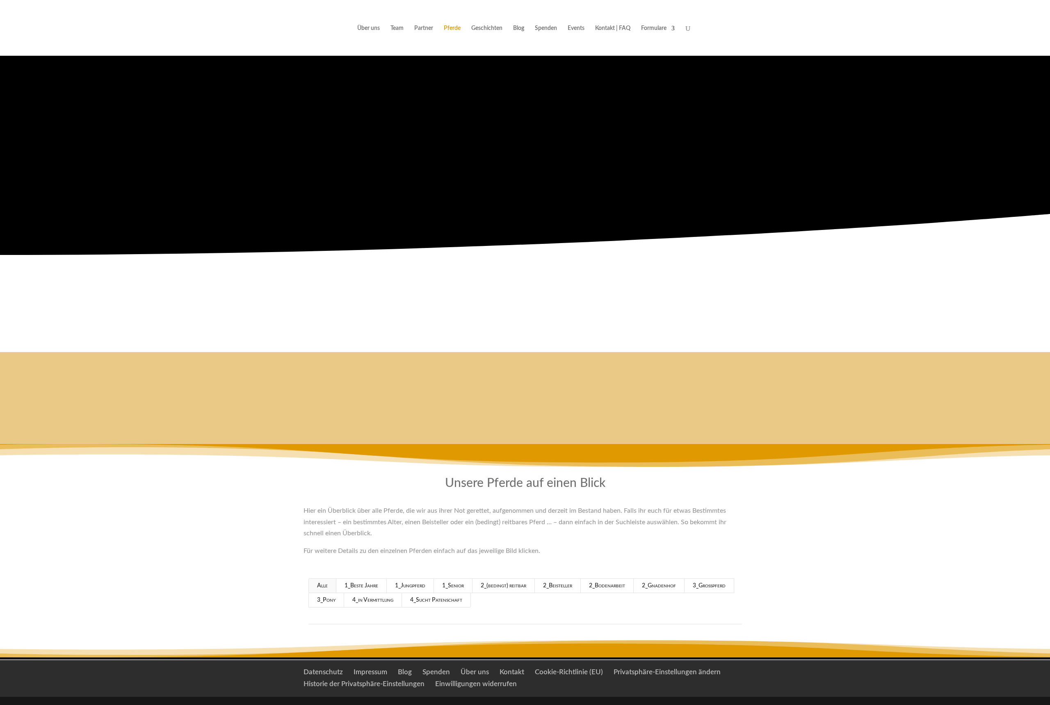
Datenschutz (323, 672)
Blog (518, 28)
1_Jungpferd (410, 586)
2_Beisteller (557, 586)
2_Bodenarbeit (607, 586)
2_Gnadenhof (659, 586)
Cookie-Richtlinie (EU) (569, 672)
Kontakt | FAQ (612, 28)
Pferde (452, 28)
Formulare (654, 28)
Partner (423, 28)
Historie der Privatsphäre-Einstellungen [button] (364, 683)
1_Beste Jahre (361, 586)
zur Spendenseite (579, 158)
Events (576, 28)
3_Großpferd (709, 586)
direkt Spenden (465, 158)
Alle (322, 586)
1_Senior (453, 586)
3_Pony (326, 600)
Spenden (546, 28)
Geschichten (486, 28)
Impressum (370, 672)
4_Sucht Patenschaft (436, 600)
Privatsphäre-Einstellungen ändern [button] (667, 672)
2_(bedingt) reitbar (503, 586)
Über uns (368, 28)
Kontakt (569, 397)
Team (397, 28)
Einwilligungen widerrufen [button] (476, 683)
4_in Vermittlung (372, 600)
